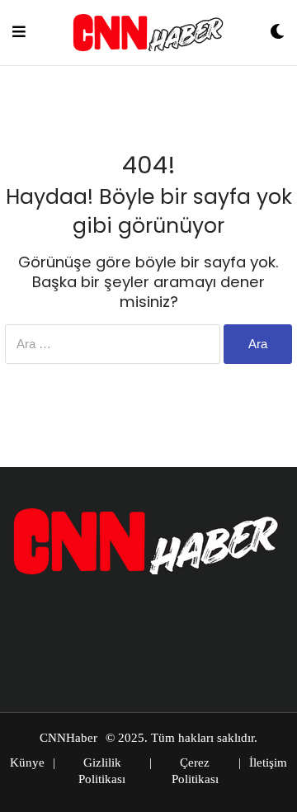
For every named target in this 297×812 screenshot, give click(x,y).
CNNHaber (68, 737)
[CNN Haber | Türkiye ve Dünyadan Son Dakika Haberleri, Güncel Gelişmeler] (147, 32)
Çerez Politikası (195, 771)
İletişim (268, 762)
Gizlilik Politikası (101, 771)
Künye (27, 762)
